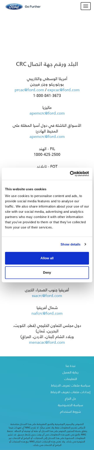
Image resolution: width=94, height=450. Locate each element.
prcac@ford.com (29, 90)
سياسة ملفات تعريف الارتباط (70, 385)
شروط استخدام (70, 411)
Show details (70, 244)
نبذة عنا (70, 365)
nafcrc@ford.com (47, 313)
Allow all (47, 258)
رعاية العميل (70, 372)
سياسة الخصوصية (70, 404)
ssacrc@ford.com (47, 296)
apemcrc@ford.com (47, 113)
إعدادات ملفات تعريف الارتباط (70, 391)
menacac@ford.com (47, 342)
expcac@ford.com (63, 90)
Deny (47, 272)
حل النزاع (70, 398)
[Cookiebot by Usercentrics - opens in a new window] (70, 174)
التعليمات (70, 378)
